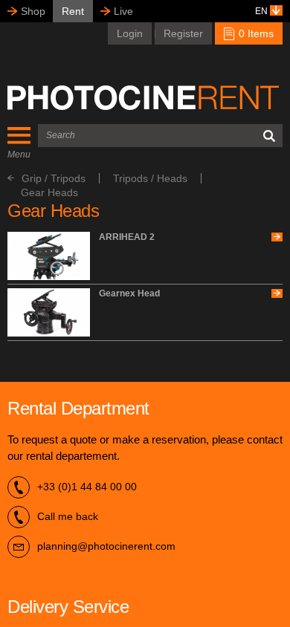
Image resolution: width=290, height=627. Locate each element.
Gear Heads (49, 192)
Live (123, 11)
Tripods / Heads (150, 178)
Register (183, 33)
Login (130, 33)
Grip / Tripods (54, 178)
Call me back (67, 516)
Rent (73, 11)
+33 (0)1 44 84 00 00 (87, 487)
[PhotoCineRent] (143, 97)
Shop (33, 11)
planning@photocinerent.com (106, 546)
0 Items (255, 33)
